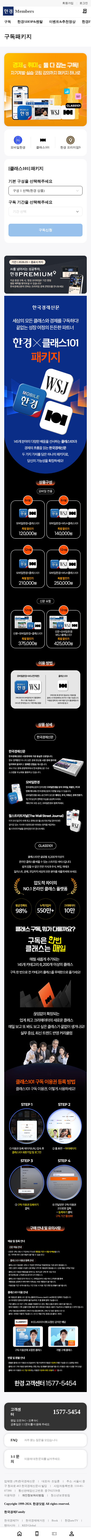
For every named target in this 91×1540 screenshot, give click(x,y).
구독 (7, 21)
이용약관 (9, 1495)
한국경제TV (11, 1520)
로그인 (84, 3)
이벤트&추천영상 (62, 21)
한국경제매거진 (35, 1520)
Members (24, 11)
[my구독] (85, 11)
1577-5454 (66, 1411)
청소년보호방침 (60, 1495)
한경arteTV (71, 1520)
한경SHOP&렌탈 (30, 21)
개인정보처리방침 (33, 1495)
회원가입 (67, 3)
